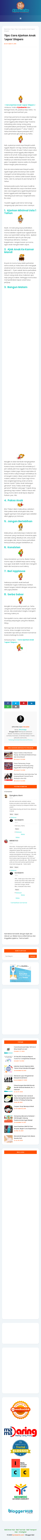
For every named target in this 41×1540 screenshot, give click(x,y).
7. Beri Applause (14, 571)
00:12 (11, 798)
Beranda (7, 29)
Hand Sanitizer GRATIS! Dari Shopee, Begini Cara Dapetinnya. (25, 1127)
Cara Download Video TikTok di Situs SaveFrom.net (25, 1048)
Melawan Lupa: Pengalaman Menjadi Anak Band (24, 1077)
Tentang (11, 740)
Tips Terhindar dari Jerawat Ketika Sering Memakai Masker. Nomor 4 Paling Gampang (24, 1098)
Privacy (30, 740)
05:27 (16, 822)
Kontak (17, 740)
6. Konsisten (12, 547)
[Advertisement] (20, 72)
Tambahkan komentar (19, 903)
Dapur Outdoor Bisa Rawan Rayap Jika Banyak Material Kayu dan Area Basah (25, 755)
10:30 (11, 843)
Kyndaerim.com (18, 1535)
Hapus (16, 814)
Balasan (14, 817)
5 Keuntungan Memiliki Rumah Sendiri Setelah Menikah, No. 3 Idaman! (24, 1087)
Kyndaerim (25, 727)
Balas (11, 814)
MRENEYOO (13, 841)
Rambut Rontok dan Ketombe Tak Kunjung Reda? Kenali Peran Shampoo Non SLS (25, 776)
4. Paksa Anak (13, 500)
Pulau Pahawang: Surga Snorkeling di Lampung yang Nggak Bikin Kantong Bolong (23, 765)
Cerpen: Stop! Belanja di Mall (24, 1106)
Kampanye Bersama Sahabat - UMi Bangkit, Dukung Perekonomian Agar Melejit (24, 1118)
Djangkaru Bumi (16, 795)
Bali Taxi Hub (20, 1530)
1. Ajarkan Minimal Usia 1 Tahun (20, 212)
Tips (12, 29)
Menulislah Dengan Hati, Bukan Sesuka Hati (24, 1137)
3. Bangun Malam (15, 287)
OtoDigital (22, 1532)
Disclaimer (23, 740)
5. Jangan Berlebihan (18, 521)
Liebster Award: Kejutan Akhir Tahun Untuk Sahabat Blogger (24, 1067)
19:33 (16, 875)
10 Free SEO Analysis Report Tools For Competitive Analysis (24, 1058)
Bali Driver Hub (10, 1530)
